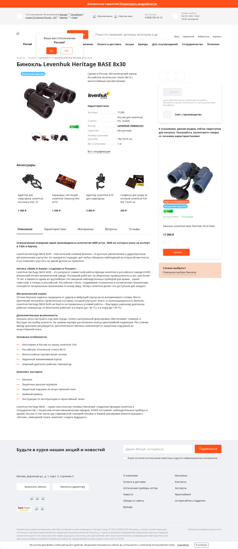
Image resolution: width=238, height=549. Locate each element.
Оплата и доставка (109, 44)
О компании (85, 44)
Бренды (143, 44)
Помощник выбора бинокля (179, 272)
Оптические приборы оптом (140, 488)
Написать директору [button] (72, 486)
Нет (67, 50)
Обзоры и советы (133, 500)
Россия (27, 44)
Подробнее (183, 544)
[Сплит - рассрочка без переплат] (74, 127)
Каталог (32, 57)
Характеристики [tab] (55, 229)
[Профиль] (177, 33)
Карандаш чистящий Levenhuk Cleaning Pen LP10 (65, 198)
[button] (103, 16)
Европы (63, 17)
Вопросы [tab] (111, 229)
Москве (64, 14)
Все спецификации (99, 151)
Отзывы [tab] (134, 229)
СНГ (55, 17)
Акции (129, 44)
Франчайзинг (183, 494)
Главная (21, 57)
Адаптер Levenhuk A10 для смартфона (99, 196)
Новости (128, 494)
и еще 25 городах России (39, 17)
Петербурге (77, 14)
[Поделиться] (181, 76)
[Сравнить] (24, 175)
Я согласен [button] (201, 544)
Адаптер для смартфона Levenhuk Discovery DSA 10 (30, 198)
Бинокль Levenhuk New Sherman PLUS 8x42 (189, 226)
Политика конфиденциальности (204, 529)
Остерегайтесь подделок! (190, 500)
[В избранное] (20, 175)
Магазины (181, 475)
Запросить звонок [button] (35, 486)
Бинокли (44, 57)
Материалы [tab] (86, 229)
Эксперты (181, 488)
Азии (74, 17)
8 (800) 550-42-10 (153, 17)
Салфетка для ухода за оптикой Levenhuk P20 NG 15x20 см (133, 198)
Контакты (180, 481)
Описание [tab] (25, 229)
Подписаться (208, 449)
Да (51, 50)
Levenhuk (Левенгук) (130, 125)
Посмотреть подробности (138, 4)
